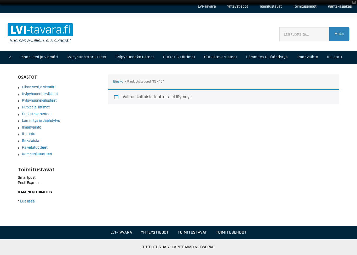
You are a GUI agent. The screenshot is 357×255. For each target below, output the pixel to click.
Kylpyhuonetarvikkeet (40, 94)
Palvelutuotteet (35, 147)
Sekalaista (30, 140)
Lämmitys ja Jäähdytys (41, 120)
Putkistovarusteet (37, 114)
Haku (339, 34)
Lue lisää (27, 201)
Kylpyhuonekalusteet (39, 100)
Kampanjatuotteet (37, 154)
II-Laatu (28, 134)
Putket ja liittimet (36, 107)
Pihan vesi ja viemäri (38, 87)
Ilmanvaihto (31, 127)
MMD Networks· (200, 247)
